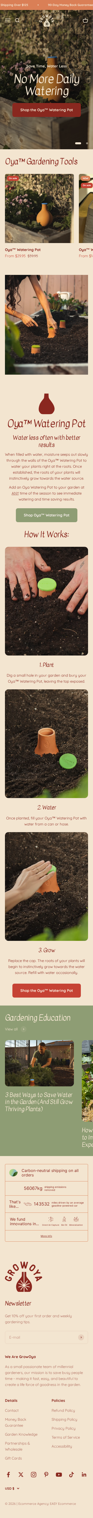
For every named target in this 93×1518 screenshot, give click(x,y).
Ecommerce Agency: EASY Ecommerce (47, 1504)
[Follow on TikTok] (71, 1474)
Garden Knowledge (21, 1434)
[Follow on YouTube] (59, 1474)
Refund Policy (63, 1410)
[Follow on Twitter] (21, 1474)
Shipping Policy (64, 1419)
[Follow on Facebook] (8, 1474)
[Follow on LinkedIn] (84, 1474)
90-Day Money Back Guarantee (61, 5)
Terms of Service (66, 1437)
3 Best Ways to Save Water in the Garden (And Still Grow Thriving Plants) (39, 1102)
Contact (12, 1410)
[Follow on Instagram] (33, 1474)
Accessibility (62, 1446)
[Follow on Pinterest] (46, 1474)
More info (46, 1235)
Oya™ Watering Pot (23, 249)
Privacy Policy (64, 1428)
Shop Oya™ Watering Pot (46, 515)
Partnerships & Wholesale (17, 1446)
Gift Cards (13, 1458)
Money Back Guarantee (15, 1422)
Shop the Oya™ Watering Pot (46, 109)
